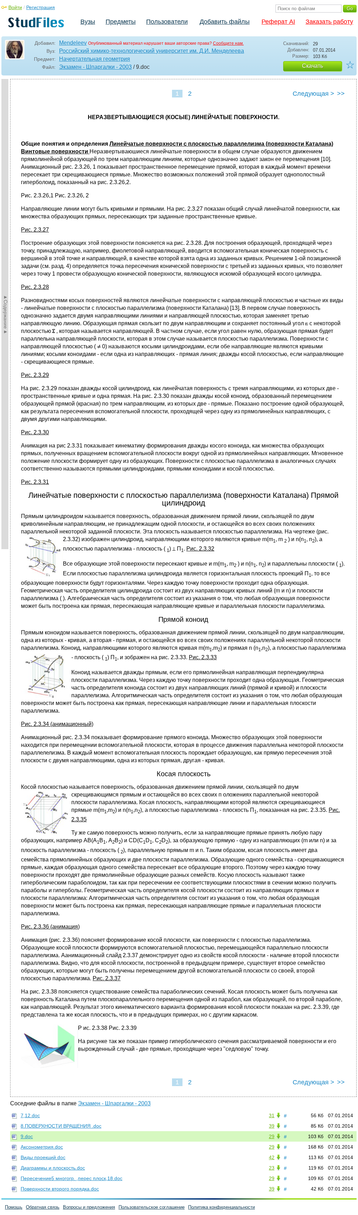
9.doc (27, 1136)
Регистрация (40, 7)
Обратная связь (42, 1207)
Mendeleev (73, 43)
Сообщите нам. (228, 43)
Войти (15, 7)
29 (271, 1136)
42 (271, 1157)
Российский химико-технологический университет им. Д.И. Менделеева (151, 51)
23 (271, 1168)
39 (271, 1126)
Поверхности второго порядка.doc (60, 1189)
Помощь (13, 1207)
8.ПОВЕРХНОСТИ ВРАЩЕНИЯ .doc (61, 1126)
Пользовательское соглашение (152, 1207)
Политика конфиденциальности (221, 1207)
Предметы (121, 21)
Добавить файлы (225, 21)
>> (341, 93)
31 (271, 1115)
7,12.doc (30, 1115)
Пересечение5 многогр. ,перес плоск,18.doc (71, 1178)
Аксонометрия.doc (42, 1147)
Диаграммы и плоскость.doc (53, 1168)
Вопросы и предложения (89, 1207)
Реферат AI (278, 21)
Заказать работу (329, 21)
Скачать (312, 66)
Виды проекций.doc (43, 1157)
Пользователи (167, 21)
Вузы (87, 21)
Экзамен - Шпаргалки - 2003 (95, 67)
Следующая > (313, 93)
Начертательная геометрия (94, 59)
